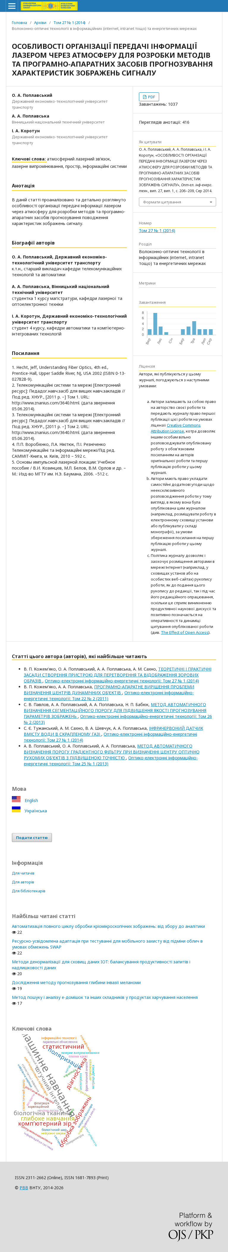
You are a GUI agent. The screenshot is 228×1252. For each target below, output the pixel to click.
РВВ (24, 1187)
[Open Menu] (12, 6)
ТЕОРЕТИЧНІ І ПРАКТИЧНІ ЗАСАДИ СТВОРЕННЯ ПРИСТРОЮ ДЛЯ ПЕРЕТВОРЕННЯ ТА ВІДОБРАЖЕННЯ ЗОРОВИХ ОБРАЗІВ (117, 675)
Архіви (40, 22)
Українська (35, 811)
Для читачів (23, 873)
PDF (151, 96)
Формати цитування (162, 202)
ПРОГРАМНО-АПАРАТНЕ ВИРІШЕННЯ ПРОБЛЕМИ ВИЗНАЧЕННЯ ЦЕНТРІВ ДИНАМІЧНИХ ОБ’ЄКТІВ (109, 689)
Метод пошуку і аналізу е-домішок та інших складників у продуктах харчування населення (105, 997)
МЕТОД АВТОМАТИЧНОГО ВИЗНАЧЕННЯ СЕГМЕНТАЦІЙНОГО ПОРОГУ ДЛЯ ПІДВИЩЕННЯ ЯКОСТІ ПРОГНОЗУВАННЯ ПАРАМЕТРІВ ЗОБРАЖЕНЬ (115, 710)
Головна (19, 22)
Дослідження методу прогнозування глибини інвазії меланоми (76, 982)
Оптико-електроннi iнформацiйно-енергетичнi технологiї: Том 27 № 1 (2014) (122, 681)
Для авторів (23, 882)
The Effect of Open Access (184, 632)
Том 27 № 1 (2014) (69, 22)
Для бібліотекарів (28, 890)
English (30, 800)
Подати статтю (32, 837)
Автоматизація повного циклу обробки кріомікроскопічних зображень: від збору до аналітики (108, 926)
